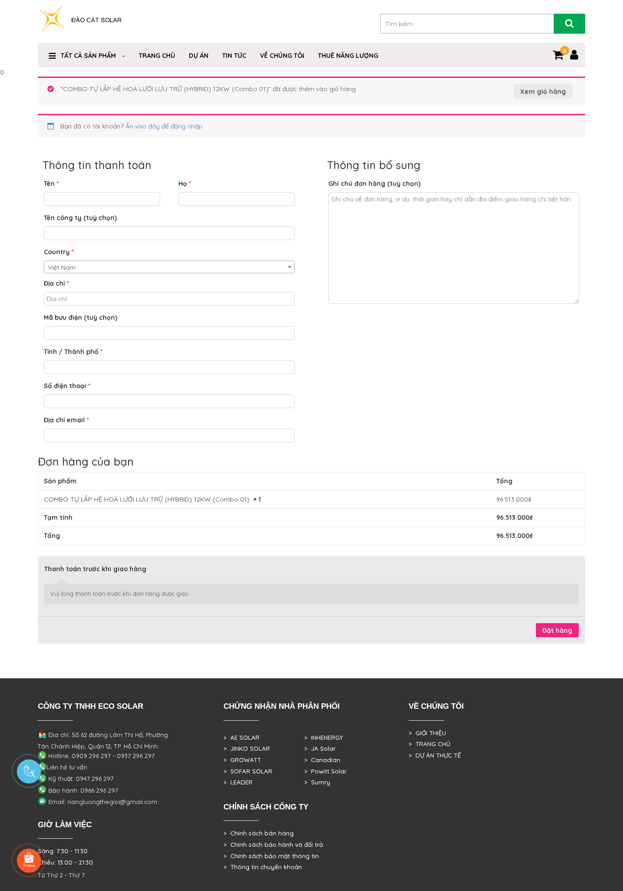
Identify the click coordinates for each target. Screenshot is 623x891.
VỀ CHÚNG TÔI (282, 55)
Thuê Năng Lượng (348, 55)
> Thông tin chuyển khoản (262, 867)
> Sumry (317, 782)
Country (59, 252)
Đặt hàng (557, 630)
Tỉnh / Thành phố (73, 352)
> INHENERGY (323, 737)
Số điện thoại (67, 386)
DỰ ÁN (198, 55)
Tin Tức (234, 55)
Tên (51, 183)
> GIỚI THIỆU (427, 733)
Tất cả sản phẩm (88, 55)
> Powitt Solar (325, 771)
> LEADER (238, 782)
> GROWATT (242, 759)
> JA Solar (320, 748)
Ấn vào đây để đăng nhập (163, 126)
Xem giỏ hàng (543, 91)
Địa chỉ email (66, 420)
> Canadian (322, 759)
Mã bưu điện (80, 317)
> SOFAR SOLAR (247, 771)
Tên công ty (80, 218)
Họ (184, 183)
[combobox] (169, 267)
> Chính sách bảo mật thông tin (271, 856)
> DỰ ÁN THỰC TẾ (435, 755)
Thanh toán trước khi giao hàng (95, 569)
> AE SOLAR (241, 737)
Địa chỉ (56, 283)
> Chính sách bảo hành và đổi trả (273, 844)
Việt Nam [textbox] (62, 267)
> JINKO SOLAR (246, 748)
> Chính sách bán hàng (258, 833)
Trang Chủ (157, 55)
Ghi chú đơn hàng (374, 183)
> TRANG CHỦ (429, 744)
